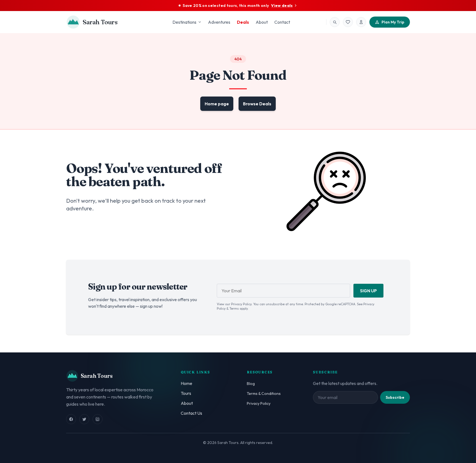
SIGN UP (368, 290)
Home (186, 383)
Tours (186, 393)
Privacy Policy (259, 403)
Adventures (219, 22)
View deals (282, 5)
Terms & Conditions (264, 393)
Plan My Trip (393, 22)
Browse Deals (257, 103)
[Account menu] (361, 22)
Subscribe (395, 397)
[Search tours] (335, 22)
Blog (251, 383)
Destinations (184, 22)
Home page (217, 103)
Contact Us (191, 413)
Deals (243, 22)
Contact (282, 22)
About (262, 22)
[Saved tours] (348, 22)
